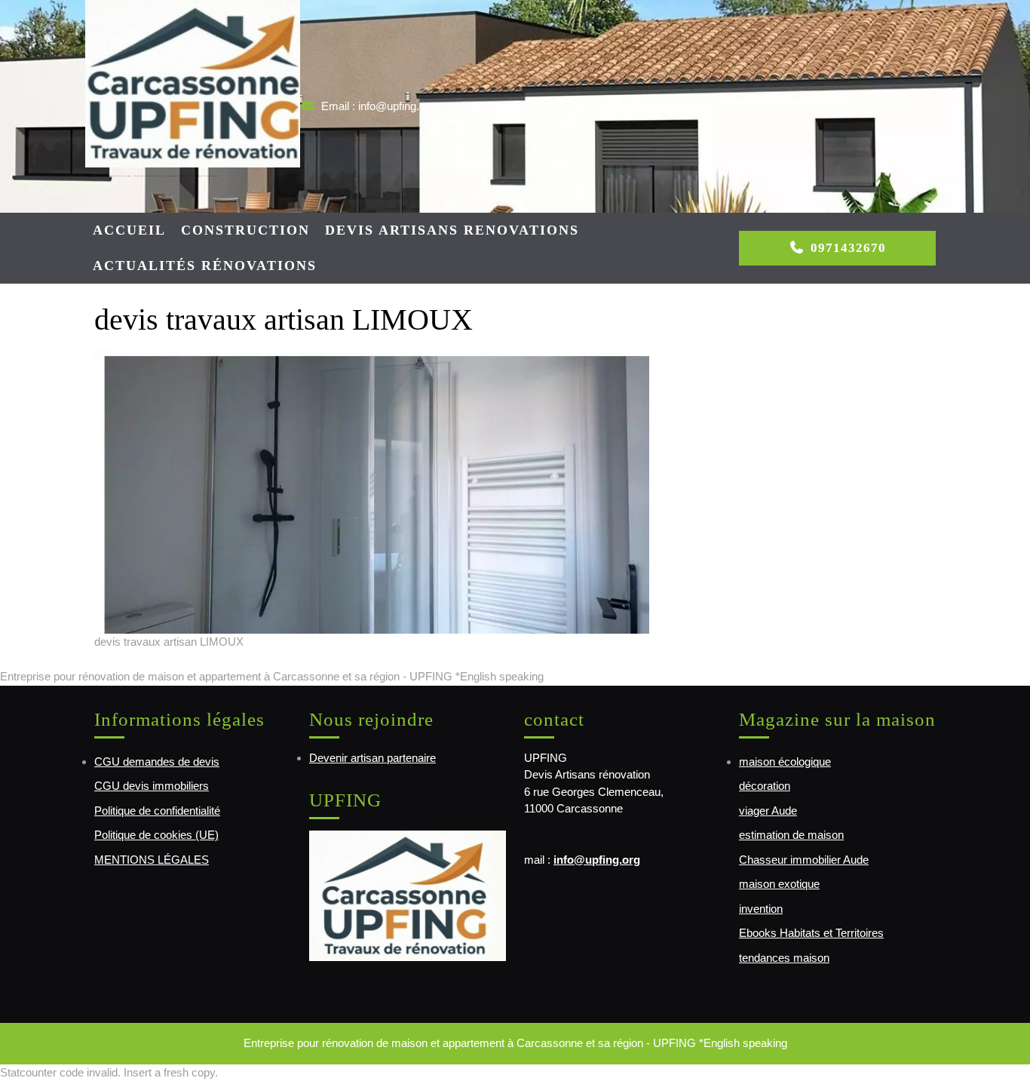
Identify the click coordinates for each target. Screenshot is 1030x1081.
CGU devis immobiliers (151, 785)
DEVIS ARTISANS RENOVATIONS (452, 230)
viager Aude (768, 810)
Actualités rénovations (205, 265)
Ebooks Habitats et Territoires (811, 932)
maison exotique (779, 883)
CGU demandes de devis (156, 761)
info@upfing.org (596, 859)
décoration (764, 785)
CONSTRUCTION (245, 230)
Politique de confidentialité (157, 810)
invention (761, 908)
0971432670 (848, 248)
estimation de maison (791, 834)
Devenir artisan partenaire (372, 757)
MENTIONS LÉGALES (151, 859)
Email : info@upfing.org (378, 106)
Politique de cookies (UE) (156, 834)
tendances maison (784, 957)
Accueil (129, 230)
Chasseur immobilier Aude (804, 859)
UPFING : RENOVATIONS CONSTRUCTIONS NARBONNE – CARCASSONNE (152, 176)
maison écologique (785, 761)
